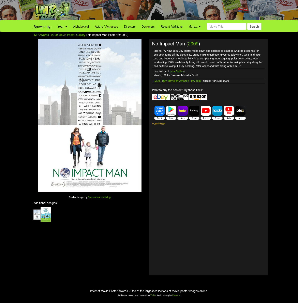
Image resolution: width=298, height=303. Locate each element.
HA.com (196, 81)
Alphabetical (81, 26)
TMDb (153, 295)
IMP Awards (41, 35)
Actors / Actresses (106, 26)
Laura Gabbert (176, 71)
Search (254, 26)
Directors (130, 26)
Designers (148, 26)
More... (193, 26)
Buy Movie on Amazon (175, 81)
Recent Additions (171, 26)
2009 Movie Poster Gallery (68, 35)
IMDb (157, 81)
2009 (193, 43)
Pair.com (176, 295)
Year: (61, 26)
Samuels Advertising (99, 197)
